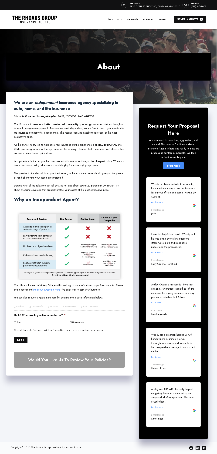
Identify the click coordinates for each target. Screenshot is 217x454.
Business (147, 19)
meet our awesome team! (47, 289)
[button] (173, 165)
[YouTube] (204, 448)
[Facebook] (191, 448)
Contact (163, 19)
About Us (113, 19)
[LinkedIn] (198, 448)
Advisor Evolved (73, 447)
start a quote (188, 19)
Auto (19, 322)
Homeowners (78, 322)
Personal (132, 19)
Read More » (157, 202)
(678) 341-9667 (198, 6)
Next (20, 340)
